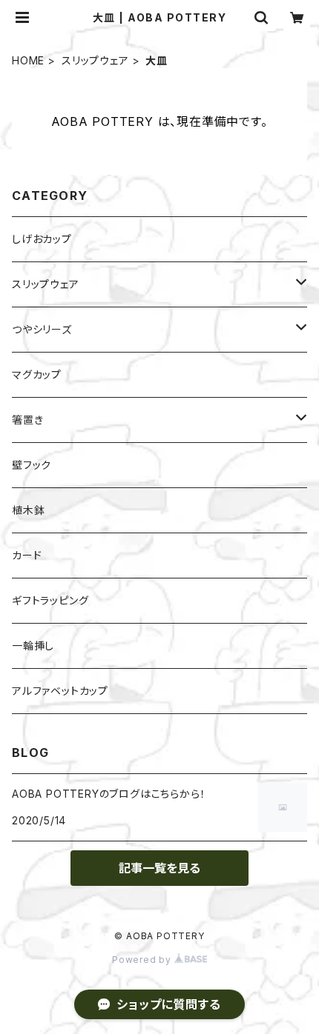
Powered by (143, 959)
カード (27, 555)
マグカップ (37, 374)
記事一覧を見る (159, 868)
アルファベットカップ (60, 690)
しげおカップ (42, 239)
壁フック (31, 464)
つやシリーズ (42, 329)
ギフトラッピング (50, 600)
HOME (28, 60)
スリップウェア (95, 60)
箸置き (27, 419)
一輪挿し (33, 645)
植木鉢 (28, 510)
